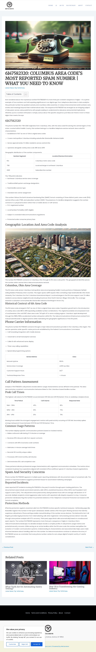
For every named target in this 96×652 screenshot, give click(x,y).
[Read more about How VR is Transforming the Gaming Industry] (70, 573)
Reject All (25, 644)
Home (50, 5)
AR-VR (62, 5)
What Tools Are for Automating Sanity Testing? (23, 588)
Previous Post (7, 547)
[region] (24, 637)
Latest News (9, 88)
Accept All (36, 644)
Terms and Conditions (39, 613)
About (80, 5)
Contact (88, 5)
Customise (12, 644)
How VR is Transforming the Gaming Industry (66, 587)
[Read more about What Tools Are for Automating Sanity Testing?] (26, 573)
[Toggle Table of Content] (24, 94)
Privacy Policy (52, 613)
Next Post (89, 547)
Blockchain (70, 5)
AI (56, 5)
